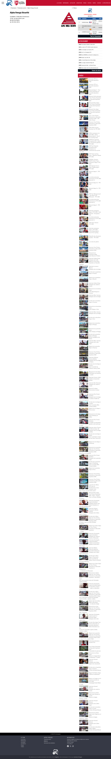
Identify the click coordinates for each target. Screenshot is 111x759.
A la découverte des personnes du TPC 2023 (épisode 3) (95, 179)
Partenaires (66, 2)
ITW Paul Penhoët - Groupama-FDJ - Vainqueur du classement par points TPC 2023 (89, 148)
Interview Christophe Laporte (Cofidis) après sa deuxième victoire (94, 585)
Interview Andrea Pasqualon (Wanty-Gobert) (93, 510)
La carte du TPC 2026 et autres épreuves (88, 47)
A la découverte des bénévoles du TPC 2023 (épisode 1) (95, 218)
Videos (22, 746)
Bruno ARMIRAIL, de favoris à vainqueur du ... (89, 54)
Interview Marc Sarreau (95, 295)
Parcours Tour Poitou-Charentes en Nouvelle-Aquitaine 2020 (95, 481)
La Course (59, 2)
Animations (79, 2)
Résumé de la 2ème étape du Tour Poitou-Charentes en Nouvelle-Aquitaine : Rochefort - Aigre (90, 575)
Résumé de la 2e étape (94, 414)
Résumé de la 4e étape (94, 371)
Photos (89, 2)
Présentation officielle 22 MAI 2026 (87, 44)
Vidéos (94, 2)
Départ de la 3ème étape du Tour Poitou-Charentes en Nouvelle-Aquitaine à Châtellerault (90, 566)
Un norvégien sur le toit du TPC (86, 49)
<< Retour (74, 8)
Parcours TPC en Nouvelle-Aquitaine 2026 (93, 80)
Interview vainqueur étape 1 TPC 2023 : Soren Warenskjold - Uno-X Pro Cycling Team (89, 231)
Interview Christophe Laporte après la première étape (94, 616)
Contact (99, 2)
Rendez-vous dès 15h (84, 57)
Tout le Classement (95, 36)
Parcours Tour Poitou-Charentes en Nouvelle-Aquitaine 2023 (95, 249)
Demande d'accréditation (49, 743)
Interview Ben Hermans (95, 383)
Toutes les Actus (96, 70)
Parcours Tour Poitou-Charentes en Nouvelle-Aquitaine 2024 (95, 123)
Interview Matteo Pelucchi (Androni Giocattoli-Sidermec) (94, 549)
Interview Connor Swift (94, 377)
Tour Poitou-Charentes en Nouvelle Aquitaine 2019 (94, 648)
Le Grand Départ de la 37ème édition (87, 60)
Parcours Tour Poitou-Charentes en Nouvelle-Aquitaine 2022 (95, 353)
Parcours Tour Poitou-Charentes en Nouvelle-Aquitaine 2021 (95, 475)
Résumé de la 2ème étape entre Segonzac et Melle (95, 714)
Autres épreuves (106, 2)
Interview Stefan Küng (94, 258)
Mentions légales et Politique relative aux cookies (78, 739)
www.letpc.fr (70, 743)
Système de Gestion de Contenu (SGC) (48, 757)
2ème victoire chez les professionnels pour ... (89, 67)
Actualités (72, 2)
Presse (84, 2)
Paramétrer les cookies (72, 740)
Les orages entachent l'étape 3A (86, 62)
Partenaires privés (22, 8)
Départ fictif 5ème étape (95, 673)
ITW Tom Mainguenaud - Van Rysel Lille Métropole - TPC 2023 (95, 195)
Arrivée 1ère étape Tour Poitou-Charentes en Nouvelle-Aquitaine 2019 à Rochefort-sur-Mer (90, 625)
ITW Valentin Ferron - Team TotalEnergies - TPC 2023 (94, 167)
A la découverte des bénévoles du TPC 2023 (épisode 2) (95, 201)
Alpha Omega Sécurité (32, 8)
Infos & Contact (70, 742)
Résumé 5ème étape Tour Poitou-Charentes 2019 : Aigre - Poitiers (94, 494)
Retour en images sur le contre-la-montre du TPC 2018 (95, 680)
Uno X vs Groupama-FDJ (85, 52)
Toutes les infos (47, 739)
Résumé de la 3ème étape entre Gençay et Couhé (94, 694)
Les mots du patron (94, 241)
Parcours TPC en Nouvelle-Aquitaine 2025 (93, 86)
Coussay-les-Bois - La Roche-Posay (87, 65)
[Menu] (3, 3)
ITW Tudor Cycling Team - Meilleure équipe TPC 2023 (95, 155)
